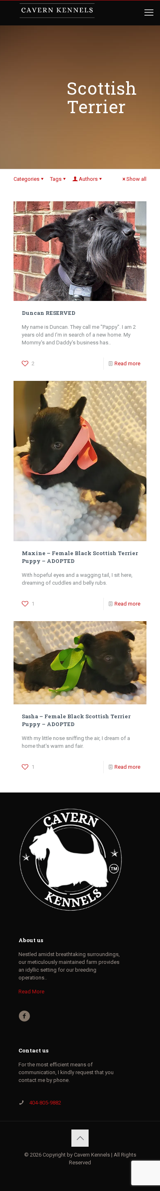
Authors (88, 179)
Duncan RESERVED (48, 313)
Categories (26, 179)
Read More (31, 991)
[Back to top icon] (80, 1138)
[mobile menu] (149, 13)
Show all (136, 179)
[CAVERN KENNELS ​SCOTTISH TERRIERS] (57, 12)
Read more (127, 363)
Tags (56, 179)
